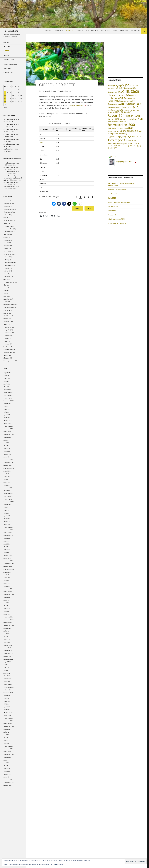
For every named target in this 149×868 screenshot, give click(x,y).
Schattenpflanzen (8, 305)
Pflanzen (58, 30)
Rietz (5, 293)
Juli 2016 (6, 698)
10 (5, 95)
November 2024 (8, 429)
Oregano (135, 110)
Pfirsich (111, 112)
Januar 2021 (7, 558)
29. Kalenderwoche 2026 (11, 144)
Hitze (6, 260)
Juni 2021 (6, 544)
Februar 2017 (7, 679)
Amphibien (8, 327)
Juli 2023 (6, 474)
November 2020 (8, 563)
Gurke (130, 98)
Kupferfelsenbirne (115, 107)
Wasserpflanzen (8, 349)
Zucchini (112, 148)
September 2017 (8, 659)
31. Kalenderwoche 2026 (11, 134)
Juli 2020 (6, 575)
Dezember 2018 (8, 617)
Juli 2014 (6, 760)
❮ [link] (76, 197)
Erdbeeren (116, 98)
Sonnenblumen (131, 130)
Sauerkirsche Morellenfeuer (117, 121)
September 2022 (8, 502)
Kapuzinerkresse (117, 104)
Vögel (6, 335)
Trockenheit (8, 265)
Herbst (5, 243)
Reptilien (7, 330)
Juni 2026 (6, 378)
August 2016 (7, 695)
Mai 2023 (6, 479)
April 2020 (6, 583)
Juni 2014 (6, 763)
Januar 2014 (7, 777)
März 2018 (6, 642)
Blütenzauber (7, 212)
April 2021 (6, 549)
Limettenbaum (115, 110)
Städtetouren (7, 316)
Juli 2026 (6, 375)
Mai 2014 (6, 766)
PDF (89, 208)
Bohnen (5, 215)
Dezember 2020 (8, 561)
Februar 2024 (7, 454)
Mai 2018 (6, 636)
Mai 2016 (6, 704)
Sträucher (6, 321)
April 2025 (6, 415)
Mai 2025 (6, 412)
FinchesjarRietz (10, 30)
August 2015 (7, 729)
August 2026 (7, 373)
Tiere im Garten (91, 30)
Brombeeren (115, 92)
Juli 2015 (6, 732)
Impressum (124, 30)
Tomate (116, 140)
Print (77, 208)
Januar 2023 (7, 490)
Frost (5, 223)
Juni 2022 (6, 510)
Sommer (6, 310)
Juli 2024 (6, 440)
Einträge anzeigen (54, 123)
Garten (68, 30)
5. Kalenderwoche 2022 (116, 219)
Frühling (6, 234)
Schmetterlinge (8, 307)
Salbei (137, 119)
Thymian (133, 136)
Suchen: (68, 123)
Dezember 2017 (8, 650)
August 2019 (7, 597)
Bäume (5, 201)
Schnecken (8, 333)
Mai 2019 (6, 606)
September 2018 (8, 625)
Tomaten (6, 338)
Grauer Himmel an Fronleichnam (119, 202)
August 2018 (7, 628)
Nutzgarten (6, 276)
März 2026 (6, 387)
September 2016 (8, 693)
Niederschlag (9, 262)
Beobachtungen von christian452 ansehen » (125, 162)
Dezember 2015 (8, 718)
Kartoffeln (6, 251)
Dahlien (132, 95)
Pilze (4, 285)
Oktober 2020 (7, 566)
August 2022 (7, 505)
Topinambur (130, 140)
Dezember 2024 (8, 426)
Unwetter (6, 344)
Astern (135, 86)
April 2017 (6, 673)
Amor (42, 143)
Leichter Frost (9, 229)
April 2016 (6, 707)
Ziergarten (6, 358)
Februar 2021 (7, 555)
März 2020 (6, 586)
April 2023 (6, 482)
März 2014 (6, 771)
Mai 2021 (6, 547)
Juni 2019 (6, 603)
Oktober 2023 (7, 465)
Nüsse (5, 274)
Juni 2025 (6, 409)
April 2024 (6, 448)
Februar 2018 (7, 645)
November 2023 (8, 462)
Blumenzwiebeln (8, 209)
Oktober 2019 (7, 592)
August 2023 (7, 471)
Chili (4, 217)
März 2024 (6, 451)
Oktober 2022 (7, 499)
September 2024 (8, 434)
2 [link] (84, 197)
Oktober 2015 (7, 723)
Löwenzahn (112, 211)
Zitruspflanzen (9, 282)
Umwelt (5, 341)
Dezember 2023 (8, 460)
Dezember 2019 (8, 589)
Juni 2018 (6, 634)
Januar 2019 (7, 614)
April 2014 (6, 768)
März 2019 (6, 611)
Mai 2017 (6, 670)
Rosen (133, 115)
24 (5, 101)
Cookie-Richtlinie (58, 864)
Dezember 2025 (8, 392)
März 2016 (6, 709)
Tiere (5, 324)
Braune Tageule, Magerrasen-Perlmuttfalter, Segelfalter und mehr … (12, 178)
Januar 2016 (7, 715)
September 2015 (8, 726)
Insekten (78, 30)
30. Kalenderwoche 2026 (11, 139)
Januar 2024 (7, 457)
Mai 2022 (6, 513)
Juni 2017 (6, 667)
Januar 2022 (7, 524)
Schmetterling (121, 125)
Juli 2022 (6, 507)
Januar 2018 (7, 648)
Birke (120, 88)
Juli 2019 (6, 600)
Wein (133, 143)
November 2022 (8, 496)
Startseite (48, 30)
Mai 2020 (6, 580)
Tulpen (112, 144)
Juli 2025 (6, 406)
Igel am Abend (113, 206)
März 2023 (6, 485)
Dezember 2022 (8, 493)
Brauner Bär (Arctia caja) (11, 186)
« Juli (5, 107)
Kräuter (5, 271)
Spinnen (5, 313)
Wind (6, 268)
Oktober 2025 (7, 398)
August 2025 (7, 403)
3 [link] (88, 197)
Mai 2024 (6, 446)
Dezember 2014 (8, 746)
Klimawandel (7, 254)
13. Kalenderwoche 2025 (11, 171)
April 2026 (6, 384)
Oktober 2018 (7, 622)
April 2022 (6, 516)
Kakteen (5, 248)
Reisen (5, 288)
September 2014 (8, 754)
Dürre (6, 257)
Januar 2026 (7, 389)
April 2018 (6, 639)
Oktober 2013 (7, 785)
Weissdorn (112, 146)
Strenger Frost (9, 232)
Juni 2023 (6, 476)
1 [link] (80, 197)
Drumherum (7, 220)
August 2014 (7, 757)
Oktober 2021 (7, 533)
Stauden (5, 319)
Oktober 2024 (7, 432)
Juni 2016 (6, 701)
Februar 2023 (7, 488)
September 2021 (8, 535)
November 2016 (8, 687)
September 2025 (8, 401)
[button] (53, 129)
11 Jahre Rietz (113, 194)
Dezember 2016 (8, 684)
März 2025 (6, 418)
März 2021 (6, 552)
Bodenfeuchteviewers (75, 105)
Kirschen (133, 103)
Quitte (127, 112)
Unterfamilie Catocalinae (117, 190)
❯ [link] (92, 197)
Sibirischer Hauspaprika (120, 128)
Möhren (127, 110)
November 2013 (8, 782)
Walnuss (121, 143)
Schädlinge (6, 299)
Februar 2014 (7, 774)
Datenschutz (135, 30)
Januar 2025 (7, 423)
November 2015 (8, 721)
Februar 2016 (7, 712)
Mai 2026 (6, 381)
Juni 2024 (6, 443)
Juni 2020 (6, 578)
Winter (5, 355)
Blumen (5, 206)
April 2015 (6, 740)
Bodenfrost (8, 226)
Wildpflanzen (7, 352)
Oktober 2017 (7, 656)
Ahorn (113, 85)
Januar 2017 (7, 681)
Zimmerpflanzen (8, 361)
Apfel (124, 85)
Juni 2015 (6, 735)
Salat (4, 296)
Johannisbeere (128, 101)
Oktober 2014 (7, 752)
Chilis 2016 (112, 198)
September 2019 (8, 594)
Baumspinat (112, 88)
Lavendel (130, 107)
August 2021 (7, 538)
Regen (117, 115)
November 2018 (8, 620)
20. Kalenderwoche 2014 (117, 223)
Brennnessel (130, 88)
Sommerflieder (113, 131)
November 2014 (8, 749)
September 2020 (8, 569)
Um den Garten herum (108, 30)
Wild (6, 302)
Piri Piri (119, 112)
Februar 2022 (7, 521)
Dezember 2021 (8, 527)
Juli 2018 (6, 631)
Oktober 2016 (7, 690)
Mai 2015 (6, 738)
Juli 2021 (6, 541)
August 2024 (7, 437)
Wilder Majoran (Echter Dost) (128, 146)
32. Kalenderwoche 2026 (11, 129)
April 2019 (6, 608)
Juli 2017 (6, 665)
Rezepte (5, 290)
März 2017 (6, 676)
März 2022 (6, 519)
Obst (5, 279)
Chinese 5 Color (118, 95)
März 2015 (6, 743)
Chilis (130, 91)
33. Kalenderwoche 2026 (11, 124)
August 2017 (7, 662)
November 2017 (8, 653)
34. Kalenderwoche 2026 (11, 119)
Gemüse (5, 240)
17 (5, 98)
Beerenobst (112, 215)
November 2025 (8, 395)
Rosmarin (114, 119)
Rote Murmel (125, 119)
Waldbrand (6, 347)
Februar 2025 (7, 420)
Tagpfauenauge (117, 136)
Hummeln (114, 101)
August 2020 (7, 572)
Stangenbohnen (117, 133)
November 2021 (8, 530)
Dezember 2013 (8, 780)
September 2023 (8, 468)
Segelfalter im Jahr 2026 (10, 149)
